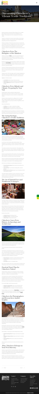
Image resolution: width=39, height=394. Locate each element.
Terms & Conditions (24, 378)
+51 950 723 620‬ (14, 378)
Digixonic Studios (30, 392)
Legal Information (24, 379)
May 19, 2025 (6, 10)
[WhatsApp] (38, 196)
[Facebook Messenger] (38, 198)
